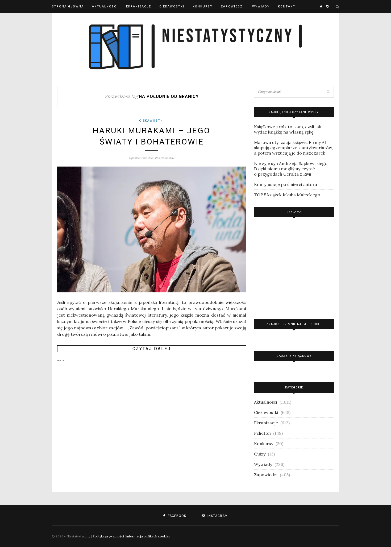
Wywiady (261, 6)
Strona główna (68, 6)
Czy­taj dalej (151, 348)
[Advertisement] (294, 267)
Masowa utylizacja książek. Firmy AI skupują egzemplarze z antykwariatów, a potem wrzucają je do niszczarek (293, 148)
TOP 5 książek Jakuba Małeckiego (287, 194)
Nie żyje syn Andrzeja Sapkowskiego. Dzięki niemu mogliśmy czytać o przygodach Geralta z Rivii (291, 169)
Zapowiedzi (232, 6)
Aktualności (105, 6)
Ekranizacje (138, 6)
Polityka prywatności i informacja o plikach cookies (131, 536)
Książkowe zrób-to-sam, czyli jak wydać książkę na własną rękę (287, 129)
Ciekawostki (171, 6)
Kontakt (286, 6)
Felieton (262, 433)
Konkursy (203, 6)
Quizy (259, 454)
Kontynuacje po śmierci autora (285, 184)
